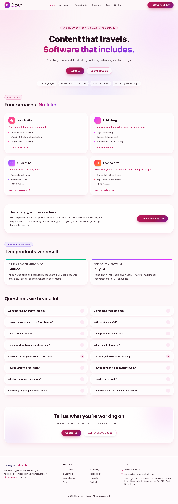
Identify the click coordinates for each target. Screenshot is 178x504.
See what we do (99, 70)
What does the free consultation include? (116, 390)
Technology (111, 163)
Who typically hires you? (107, 345)
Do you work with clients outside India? (29, 345)
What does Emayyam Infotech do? (26, 310)
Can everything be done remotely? (113, 356)
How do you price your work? (24, 367)
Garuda (14, 269)
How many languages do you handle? (28, 390)
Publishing (110, 120)
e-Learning (24, 163)
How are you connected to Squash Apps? (30, 322)
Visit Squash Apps (154, 219)
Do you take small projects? (109, 310)
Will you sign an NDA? (105, 322)
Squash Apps (10, 477)
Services (63, 5)
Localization (25, 120)
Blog (107, 5)
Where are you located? (21, 333)
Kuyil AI (100, 269)
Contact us (71, 433)
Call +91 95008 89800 (100, 433)
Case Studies (81, 5)
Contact (118, 5)
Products (96, 5)
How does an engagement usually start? (30, 356)
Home (52, 5)
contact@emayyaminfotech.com (139, 474)
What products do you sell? (109, 333)
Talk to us (75, 70)
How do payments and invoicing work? (115, 367)
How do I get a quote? (106, 379)
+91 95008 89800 (160, 5)
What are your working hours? (24, 379)
